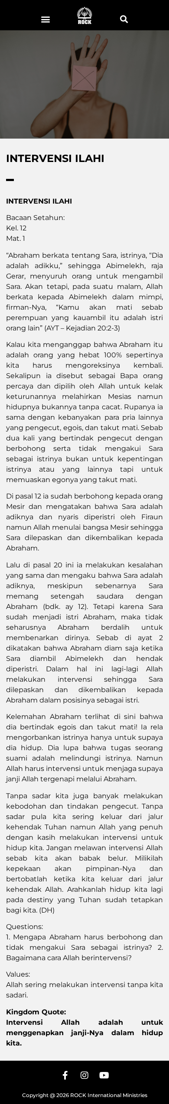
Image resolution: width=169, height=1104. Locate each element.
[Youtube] (104, 1075)
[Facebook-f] (65, 1075)
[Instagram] (84, 1075)
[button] (45, 19)
